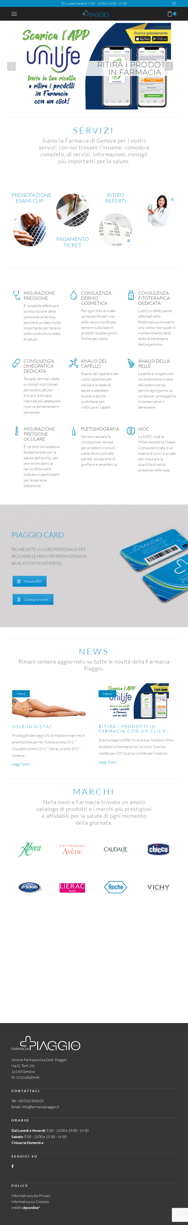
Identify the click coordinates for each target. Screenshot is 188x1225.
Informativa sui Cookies (30, 1201)
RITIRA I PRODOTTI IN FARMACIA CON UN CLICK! (134, 729)
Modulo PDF (33, 581)
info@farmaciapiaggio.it (40, 1106)
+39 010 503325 (30, 1101)
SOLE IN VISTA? (32, 726)
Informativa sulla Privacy (30, 1195)
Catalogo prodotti (36, 599)
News (21, 693)
